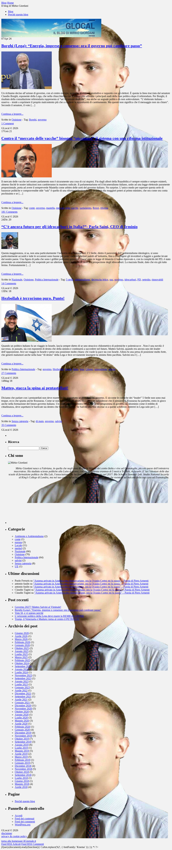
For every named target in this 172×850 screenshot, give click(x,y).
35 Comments (8, 425)
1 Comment (7, 123)
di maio (40, 421)
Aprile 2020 (21, 723)
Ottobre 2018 (22, 772)
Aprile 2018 (21, 787)
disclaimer (6, 833)
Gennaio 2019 (22, 762)
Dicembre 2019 (23, 732)
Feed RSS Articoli (11, 844)
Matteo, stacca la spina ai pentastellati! (34, 388)
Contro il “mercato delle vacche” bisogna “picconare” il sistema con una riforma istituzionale (82, 138)
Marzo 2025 (21, 657)
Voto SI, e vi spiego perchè (29, 613)
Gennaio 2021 (22, 702)
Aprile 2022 (21, 690)
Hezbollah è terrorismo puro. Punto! (32, 298)
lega (82, 369)
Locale (18, 545)
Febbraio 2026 (22, 642)
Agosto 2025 (22, 651)
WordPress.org (22, 824)
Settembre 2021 (23, 696)
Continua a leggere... (12, 113)
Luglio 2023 (21, 684)
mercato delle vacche (67, 208)
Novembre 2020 (23, 708)
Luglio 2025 (21, 654)
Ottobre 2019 (22, 738)
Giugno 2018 (22, 781)
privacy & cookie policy (14, 836)
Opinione (17, 119)
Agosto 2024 (22, 669)
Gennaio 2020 (22, 729)
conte (32, 208)
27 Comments (8, 373)
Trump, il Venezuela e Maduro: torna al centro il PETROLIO (47, 619)
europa (18, 542)
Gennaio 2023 (22, 687)
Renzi (96, 208)
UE (16, 566)
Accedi (18, 815)
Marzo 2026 (21, 639)
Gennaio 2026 (22, 645)
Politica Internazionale (46, 279)
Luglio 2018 (21, 778)
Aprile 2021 (21, 699)
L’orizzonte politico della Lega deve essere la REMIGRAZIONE (49, 616)
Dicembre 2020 (23, 705)
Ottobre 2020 (22, 711)
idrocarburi (130, 279)
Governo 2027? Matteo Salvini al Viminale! (38, 607)
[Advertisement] (33, 503)
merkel (18, 548)
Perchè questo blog (18, 14)
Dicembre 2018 (23, 765)
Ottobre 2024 (22, 663)
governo (42, 119)
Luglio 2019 (21, 747)
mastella (50, 208)
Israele (68, 369)
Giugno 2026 (22, 633)
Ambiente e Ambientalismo (29, 536)
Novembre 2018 (23, 769)
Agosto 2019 (22, 744)
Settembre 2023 (23, 678)
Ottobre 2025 (22, 648)
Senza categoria (20, 421)
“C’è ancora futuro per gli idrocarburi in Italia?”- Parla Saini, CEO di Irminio (69, 226)
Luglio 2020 (21, 717)
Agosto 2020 (22, 714)
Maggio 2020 (22, 720)
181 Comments (9, 211)
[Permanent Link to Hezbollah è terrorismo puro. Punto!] (26, 340)
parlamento (85, 208)
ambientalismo (82, 279)
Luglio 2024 (21, 672)
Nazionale (17, 279)
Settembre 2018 (23, 775)
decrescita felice (99, 279)
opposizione (100, 369)
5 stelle (69, 279)
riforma (104, 208)
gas (111, 279)
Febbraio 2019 (22, 759)
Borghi (32, 119)
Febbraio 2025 (22, 660)
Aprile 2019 (21, 753)
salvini (112, 369)
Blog (10, 11)
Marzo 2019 (21, 756)
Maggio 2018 (22, 784)
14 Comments (8, 283)
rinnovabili (157, 279)
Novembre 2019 (23, 735)
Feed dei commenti (25, 821)
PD (139, 279)
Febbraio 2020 (22, 726)
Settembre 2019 (23, 741)
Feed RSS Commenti (32, 844)
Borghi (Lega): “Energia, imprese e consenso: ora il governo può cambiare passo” (71, 46)
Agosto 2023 (22, 681)
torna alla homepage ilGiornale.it (18, 841)
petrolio (146, 279)
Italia (75, 369)
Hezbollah (58, 369)
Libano (89, 369)
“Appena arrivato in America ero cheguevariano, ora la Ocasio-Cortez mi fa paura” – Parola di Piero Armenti (90, 580)
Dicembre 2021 (23, 693)
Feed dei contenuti (24, 818)
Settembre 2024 (23, 666)
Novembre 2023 (23, 675)
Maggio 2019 (22, 750)
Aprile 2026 (21, 636)
